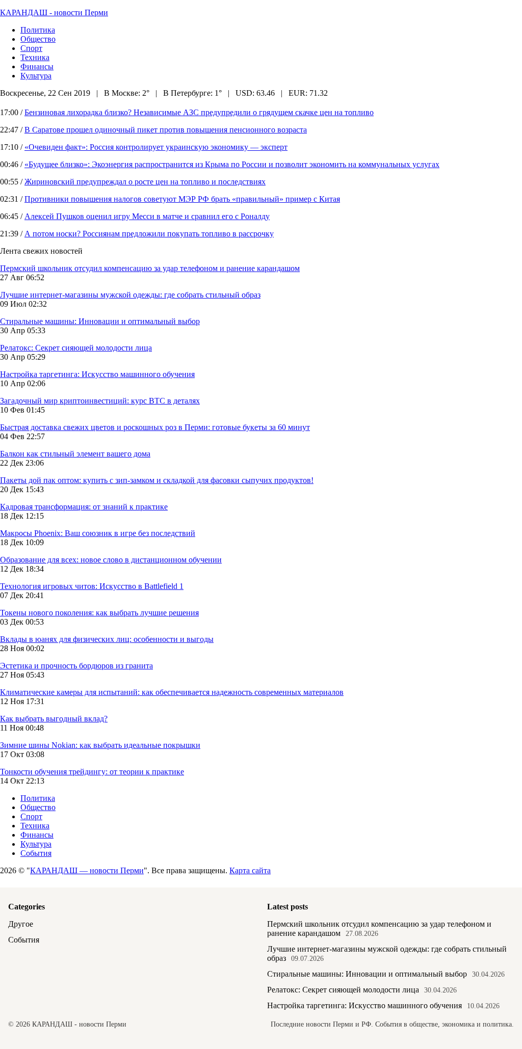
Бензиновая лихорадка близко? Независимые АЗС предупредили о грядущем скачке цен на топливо (199, 112)
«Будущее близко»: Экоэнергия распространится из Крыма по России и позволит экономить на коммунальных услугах (231, 164)
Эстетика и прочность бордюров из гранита (76, 665)
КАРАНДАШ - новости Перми (54, 12)
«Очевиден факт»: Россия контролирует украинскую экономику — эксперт (156, 147)
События (35, 853)
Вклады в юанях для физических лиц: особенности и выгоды (107, 639)
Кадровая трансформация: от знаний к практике (84, 506)
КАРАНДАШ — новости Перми (87, 870)
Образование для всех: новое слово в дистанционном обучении (111, 559)
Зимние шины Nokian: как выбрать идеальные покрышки (100, 745)
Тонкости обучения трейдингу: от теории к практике (92, 771)
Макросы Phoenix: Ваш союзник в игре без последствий (97, 533)
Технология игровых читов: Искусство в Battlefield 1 (92, 586)
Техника (34, 57)
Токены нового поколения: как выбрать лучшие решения (99, 612)
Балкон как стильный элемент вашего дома (75, 453)
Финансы (37, 66)
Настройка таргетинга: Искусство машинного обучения (97, 374)
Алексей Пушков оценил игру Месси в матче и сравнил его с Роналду (147, 216)
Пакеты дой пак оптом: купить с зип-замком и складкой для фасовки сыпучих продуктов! (157, 480)
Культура (35, 75)
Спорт (31, 48)
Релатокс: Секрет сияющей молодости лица (76, 347)
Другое (20, 924)
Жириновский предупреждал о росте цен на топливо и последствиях (145, 181)
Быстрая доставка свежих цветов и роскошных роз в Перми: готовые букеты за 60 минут (155, 427)
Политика (37, 29)
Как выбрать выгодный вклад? (54, 718)
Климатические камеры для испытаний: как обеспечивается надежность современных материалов (172, 692)
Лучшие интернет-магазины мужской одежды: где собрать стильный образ (130, 294)
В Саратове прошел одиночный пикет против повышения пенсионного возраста (165, 129)
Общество (38, 39)
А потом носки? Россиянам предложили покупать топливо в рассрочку (149, 233)
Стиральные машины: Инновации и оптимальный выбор (100, 321)
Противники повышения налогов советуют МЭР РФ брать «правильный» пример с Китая (182, 199)
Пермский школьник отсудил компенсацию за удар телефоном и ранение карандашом (150, 268)
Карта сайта (250, 870)
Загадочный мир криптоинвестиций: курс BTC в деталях (100, 400)
